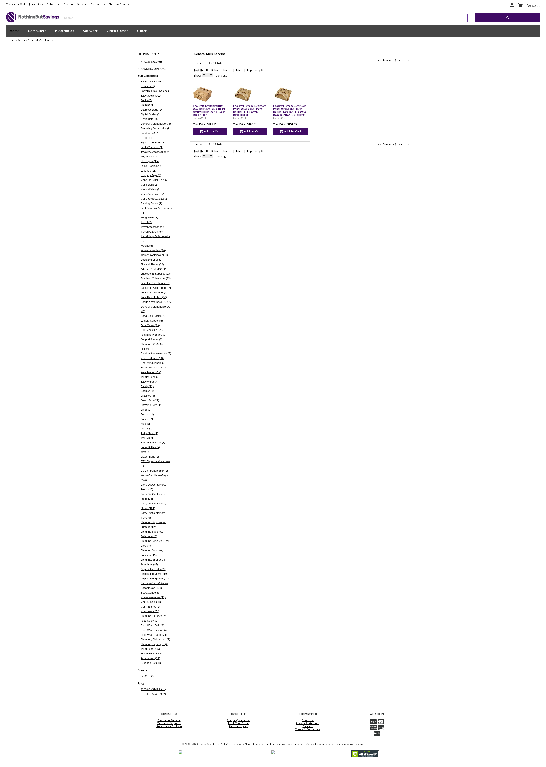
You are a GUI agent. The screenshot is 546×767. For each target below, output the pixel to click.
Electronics (64, 31)
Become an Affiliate (169, 726)
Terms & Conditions (307, 729)
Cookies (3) (147, 391)
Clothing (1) (147, 105)
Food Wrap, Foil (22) (152, 625)
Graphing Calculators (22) (156, 278)
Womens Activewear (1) (154, 255)
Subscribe (53, 4)
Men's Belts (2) (149, 184)
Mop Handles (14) (151, 606)
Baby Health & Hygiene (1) (156, 91)
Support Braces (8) (151, 339)
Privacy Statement (307, 723)
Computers (37, 31)
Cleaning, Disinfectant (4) (155, 639)
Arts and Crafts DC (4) (153, 269)
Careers (308, 726)
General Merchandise (41, 40)
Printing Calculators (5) (154, 292)
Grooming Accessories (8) (155, 128)
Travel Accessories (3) (153, 226)
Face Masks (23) (150, 325)
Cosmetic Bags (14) (152, 109)
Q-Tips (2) (146, 137)
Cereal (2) (146, 428)
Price (238, 70)
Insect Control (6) (150, 592)
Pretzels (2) (147, 414)
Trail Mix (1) (147, 437)
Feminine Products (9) (153, 334)
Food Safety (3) (149, 620)
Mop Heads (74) (150, 611)
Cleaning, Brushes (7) (153, 616)
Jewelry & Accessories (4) (155, 151)
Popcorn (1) (147, 419)
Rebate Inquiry (238, 726)
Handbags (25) (149, 133)
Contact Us (98, 4)
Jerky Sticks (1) (149, 433)
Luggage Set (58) (151, 663)
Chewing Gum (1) (151, 405)
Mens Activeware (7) (152, 194)
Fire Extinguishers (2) (153, 362)
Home (14, 30)
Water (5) (146, 452)
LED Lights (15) (150, 161)
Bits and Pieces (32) (152, 264)
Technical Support (169, 723)
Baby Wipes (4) (149, 381)
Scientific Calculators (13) (155, 283)
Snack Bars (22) (150, 400)
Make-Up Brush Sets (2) (154, 180)
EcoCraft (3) (147, 676)
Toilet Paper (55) (150, 648)
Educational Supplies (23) (156, 273)
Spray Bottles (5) (150, 447)
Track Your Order (17, 4)
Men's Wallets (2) (150, 189)
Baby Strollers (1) (151, 95)
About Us (37, 4)
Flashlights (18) (149, 119)
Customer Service (75, 4)
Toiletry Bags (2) (150, 377)
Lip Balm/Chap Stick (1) (154, 470)
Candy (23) (147, 386)
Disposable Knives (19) (154, 573)
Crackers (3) (148, 395)
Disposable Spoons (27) (155, 578)
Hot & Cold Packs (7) (153, 316)
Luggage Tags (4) (151, 175)
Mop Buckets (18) (151, 602)
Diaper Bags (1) (150, 456)
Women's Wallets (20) (153, 250)
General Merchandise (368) (157, 123)
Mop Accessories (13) (153, 597)
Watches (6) (147, 245)
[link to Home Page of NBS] (32, 22)
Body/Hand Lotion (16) (154, 297)
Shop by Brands (119, 4)
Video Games (117, 31)
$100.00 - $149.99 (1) (153, 689)
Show (197, 75)
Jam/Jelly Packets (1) (153, 442)
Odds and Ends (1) (151, 259)
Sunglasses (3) (149, 217)
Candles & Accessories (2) (156, 353)
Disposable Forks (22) (153, 569)
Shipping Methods (238, 720)
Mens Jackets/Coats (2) (154, 198)
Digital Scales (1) (150, 114)
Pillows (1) (147, 348)
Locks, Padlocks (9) (152, 166)
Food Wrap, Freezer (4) (154, 630)
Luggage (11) (148, 170)
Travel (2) (146, 222)
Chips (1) (146, 409)
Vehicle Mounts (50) (152, 358)
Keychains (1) (149, 156)
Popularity (253, 70)
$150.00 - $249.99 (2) (153, 694)
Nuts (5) (145, 423)
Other (142, 31)
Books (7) (146, 100)
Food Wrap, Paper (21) (154, 634)
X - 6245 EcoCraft (151, 62)
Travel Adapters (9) (152, 231)
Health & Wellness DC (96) (156, 301)
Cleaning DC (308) (152, 344)
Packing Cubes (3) (151, 203)
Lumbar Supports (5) (152, 320)
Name (227, 70)
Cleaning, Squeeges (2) (154, 644)
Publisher (212, 70)
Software (90, 31)
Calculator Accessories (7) (156, 287)
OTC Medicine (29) (152, 330)
